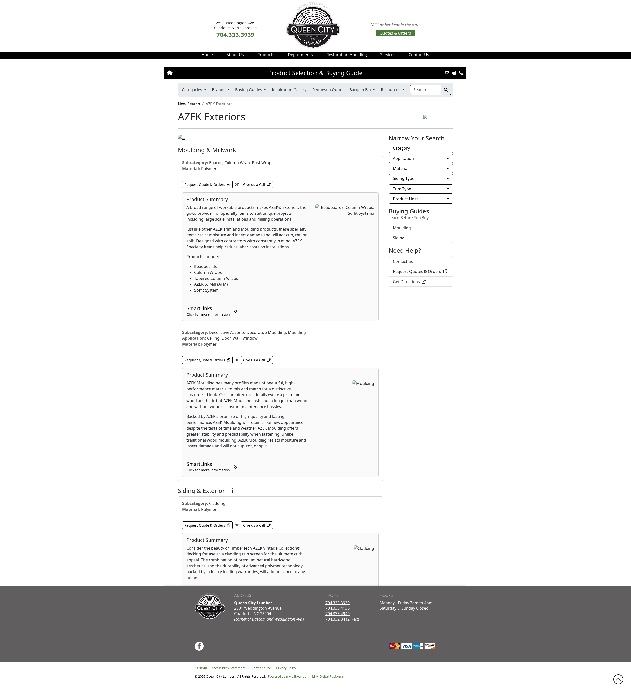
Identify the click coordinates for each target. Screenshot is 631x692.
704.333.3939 (337, 602)
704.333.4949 (337, 613)
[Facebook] (199, 646)
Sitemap (201, 667)
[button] (235, 54)
